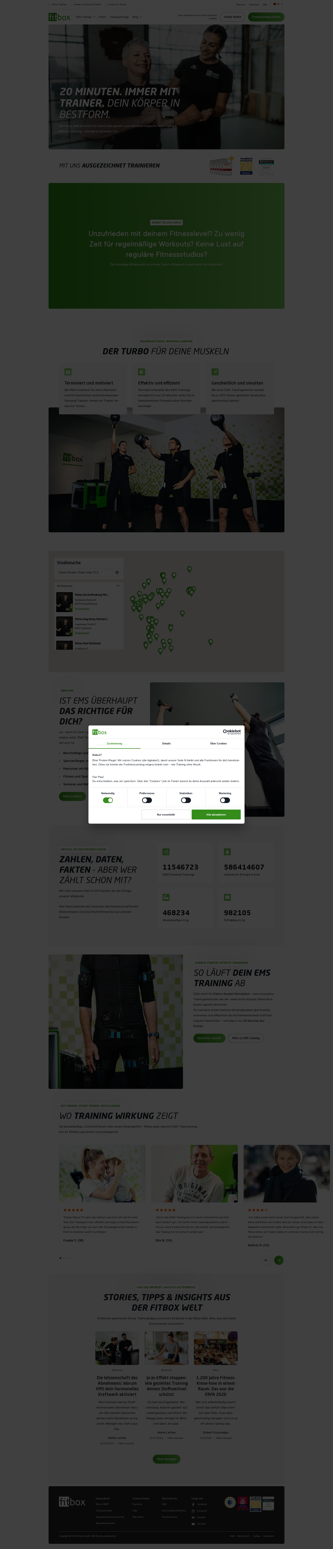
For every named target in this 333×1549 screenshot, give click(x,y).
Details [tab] (166, 743)
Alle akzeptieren (216, 814)
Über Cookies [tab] (218, 743)
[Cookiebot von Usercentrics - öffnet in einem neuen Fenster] (225, 732)
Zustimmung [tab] (114, 743)
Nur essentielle (166, 814)
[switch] (147, 800)
